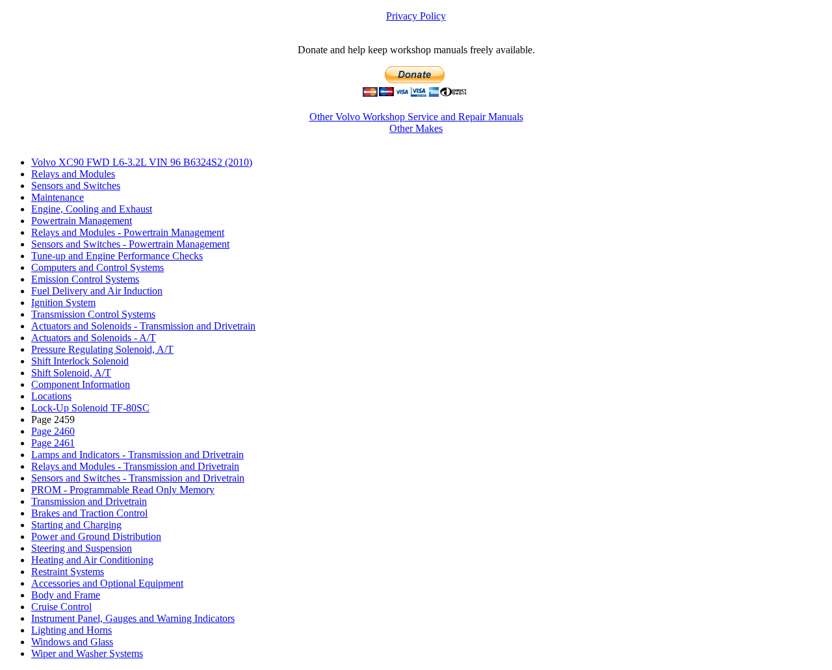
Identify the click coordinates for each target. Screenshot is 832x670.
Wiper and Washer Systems (87, 653)
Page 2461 (53, 442)
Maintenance (57, 197)
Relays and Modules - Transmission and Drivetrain (135, 466)
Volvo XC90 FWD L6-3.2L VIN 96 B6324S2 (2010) (141, 162)
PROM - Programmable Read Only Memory (122, 489)
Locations (51, 396)
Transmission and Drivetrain (89, 501)
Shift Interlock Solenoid (80, 361)
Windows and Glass (72, 641)
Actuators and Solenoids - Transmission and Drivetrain (143, 325)
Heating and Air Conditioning (92, 559)
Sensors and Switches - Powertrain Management (130, 244)
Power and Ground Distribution (96, 536)
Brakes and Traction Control (89, 513)
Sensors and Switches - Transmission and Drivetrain (137, 477)
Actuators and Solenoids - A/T (93, 337)
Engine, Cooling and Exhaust (91, 208)
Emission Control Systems (85, 279)
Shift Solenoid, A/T (71, 372)
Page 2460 (53, 431)
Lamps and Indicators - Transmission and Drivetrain (137, 454)
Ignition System (63, 302)
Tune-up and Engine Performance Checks (117, 255)
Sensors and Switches (75, 185)
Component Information (80, 384)
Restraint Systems (67, 571)
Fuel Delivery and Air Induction (96, 290)
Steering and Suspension (81, 548)
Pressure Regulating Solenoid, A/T (102, 349)
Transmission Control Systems (93, 314)
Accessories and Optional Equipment (107, 583)
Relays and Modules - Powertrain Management (127, 232)
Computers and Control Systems (97, 267)
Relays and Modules (73, 173)
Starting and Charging (76, 524)
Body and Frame (65, 594)
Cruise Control (61, 606)
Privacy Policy (416, 15)
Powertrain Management (81, 220)
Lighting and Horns (71, 630)
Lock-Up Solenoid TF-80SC (90, 407)
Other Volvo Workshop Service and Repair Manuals (416, 116)
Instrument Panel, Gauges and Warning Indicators (133, 618)
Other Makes (416, 128)
